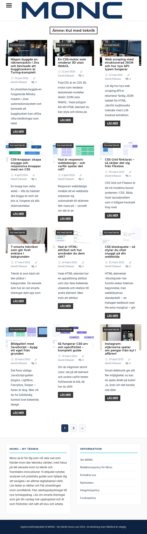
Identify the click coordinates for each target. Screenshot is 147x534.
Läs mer (18, 131)
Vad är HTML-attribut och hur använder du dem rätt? (71, 251)
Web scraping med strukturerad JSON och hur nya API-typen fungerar (119, 64)
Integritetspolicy (89, 490)
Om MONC (86, 459)
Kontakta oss (88, 475)
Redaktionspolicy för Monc (96, 467)
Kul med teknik (17, 45)
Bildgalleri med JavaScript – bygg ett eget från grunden (24, 348)
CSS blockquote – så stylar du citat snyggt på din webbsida (120, 251)
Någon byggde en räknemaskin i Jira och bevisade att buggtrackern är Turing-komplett (25, 66)
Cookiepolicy (88, 498)
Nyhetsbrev (87, 482)
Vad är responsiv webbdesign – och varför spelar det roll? (71, 164)
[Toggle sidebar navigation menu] (9, 5)
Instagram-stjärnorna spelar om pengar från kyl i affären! (120, 348)
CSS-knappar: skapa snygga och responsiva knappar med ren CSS (26, 164)
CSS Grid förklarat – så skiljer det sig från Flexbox (119, 163)
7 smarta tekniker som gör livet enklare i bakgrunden (24, 251)
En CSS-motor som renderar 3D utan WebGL (72, 63)
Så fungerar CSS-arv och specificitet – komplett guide (73, 347)
